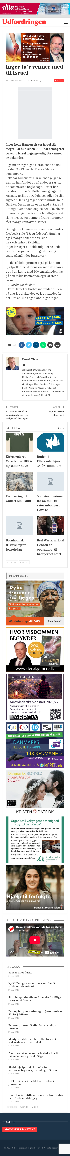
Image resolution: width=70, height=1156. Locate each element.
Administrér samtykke (19, 1129)
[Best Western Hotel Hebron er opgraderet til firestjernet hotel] (50, 525)
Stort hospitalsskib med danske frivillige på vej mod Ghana (34, 999)
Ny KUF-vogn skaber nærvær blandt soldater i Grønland (31, 985)
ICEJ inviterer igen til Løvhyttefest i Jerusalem (31, 1082)
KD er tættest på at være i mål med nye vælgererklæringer (17, 415)
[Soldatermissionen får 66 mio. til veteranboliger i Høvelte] (50, 481)
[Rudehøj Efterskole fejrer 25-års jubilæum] (50, 442)
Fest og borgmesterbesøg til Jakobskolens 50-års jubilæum (35, 1013)
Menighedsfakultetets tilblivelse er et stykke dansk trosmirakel (32, 1040)
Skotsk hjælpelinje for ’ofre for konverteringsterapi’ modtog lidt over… (34, 1068)
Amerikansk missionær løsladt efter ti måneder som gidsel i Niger (33, 1054)
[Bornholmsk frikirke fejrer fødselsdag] (19, 525)
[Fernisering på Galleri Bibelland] (19, 481)
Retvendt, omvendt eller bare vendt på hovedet (32, 1027)
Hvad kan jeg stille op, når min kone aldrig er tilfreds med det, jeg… (36, 1096)
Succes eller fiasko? (21, 972)
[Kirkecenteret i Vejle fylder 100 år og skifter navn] (19, 442)
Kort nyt (59, 80)
